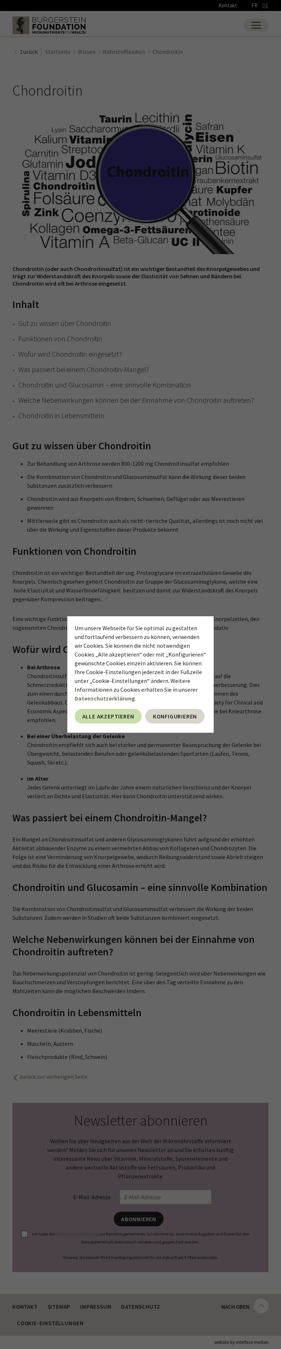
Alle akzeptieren (108, 716)
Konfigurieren (175, 716)
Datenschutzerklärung (105, 698)
